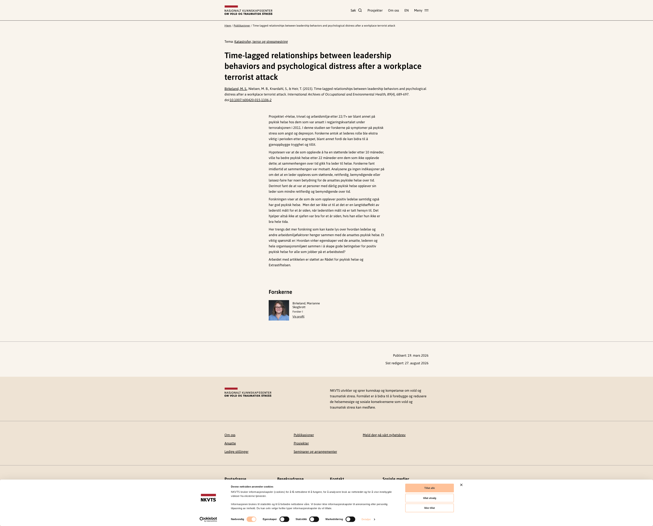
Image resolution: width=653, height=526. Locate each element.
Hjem (227, 25)
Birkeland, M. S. (235, 89)
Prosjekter (375, 10)
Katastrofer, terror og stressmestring (261, 41)
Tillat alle (429, 488)
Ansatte (230, 443)
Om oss (393, 10)
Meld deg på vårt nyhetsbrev (384, 435)
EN (406, 10)
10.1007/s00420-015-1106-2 (251, 100)
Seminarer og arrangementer (315, 451)
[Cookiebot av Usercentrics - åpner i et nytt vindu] (208, 519)
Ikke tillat (429, 507)
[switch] (284, 519)
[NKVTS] (248, 10)
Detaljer (366, 519)
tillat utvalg (429, 498)
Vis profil (298, 316)
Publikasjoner (242, 25)
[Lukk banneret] (461, 485)
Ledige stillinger (236, 451)
